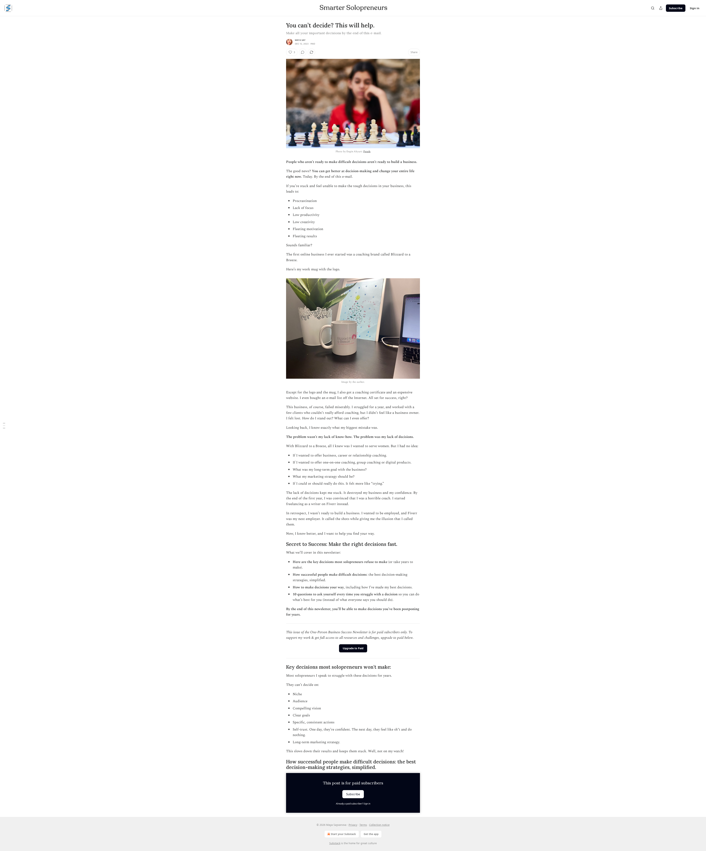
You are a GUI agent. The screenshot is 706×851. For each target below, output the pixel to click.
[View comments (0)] (302, 52)
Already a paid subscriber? (353, 803)
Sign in (694, 8)
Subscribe (675, 8)
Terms (363, 825)
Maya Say (300, 40)
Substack (334, 843)
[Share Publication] (660, 8)
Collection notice (379, 825)
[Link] (281, 544)
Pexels (366, 151)
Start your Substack (343, 834)
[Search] (652, 8)
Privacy (353, 825)
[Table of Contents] (4, 425)
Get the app (371, 834)
